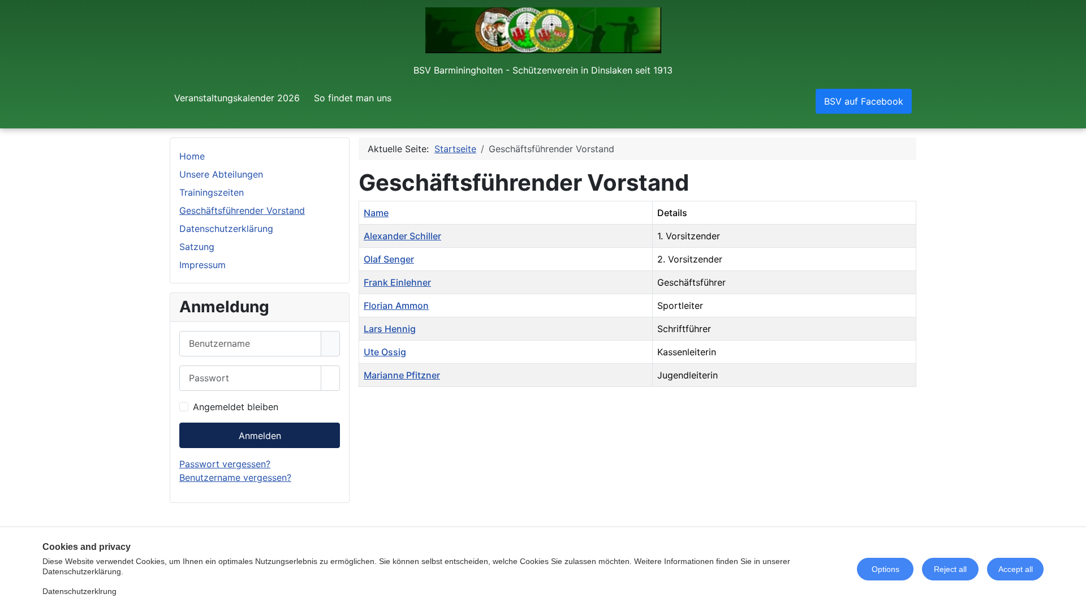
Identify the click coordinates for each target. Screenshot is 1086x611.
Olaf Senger (389, 259)
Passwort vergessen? (224, 464)
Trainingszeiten (211, 192)
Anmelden (260, 435)
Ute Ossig (385, 352)
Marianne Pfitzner (402, 375)
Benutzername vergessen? (235, 477)
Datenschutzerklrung (79, 591)
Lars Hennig (390, 328)
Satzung (196, 246)
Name (376, 212)
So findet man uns (352, 98)
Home (192, 156)
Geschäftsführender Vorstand (242, 210)
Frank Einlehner (397, 282)
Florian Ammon (396, 305)
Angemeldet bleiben (235, 406)
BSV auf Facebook (863, 101)
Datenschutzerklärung (226, 228)
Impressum (202, 264)
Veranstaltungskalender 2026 (237, 98)
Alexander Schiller (402, 236)
